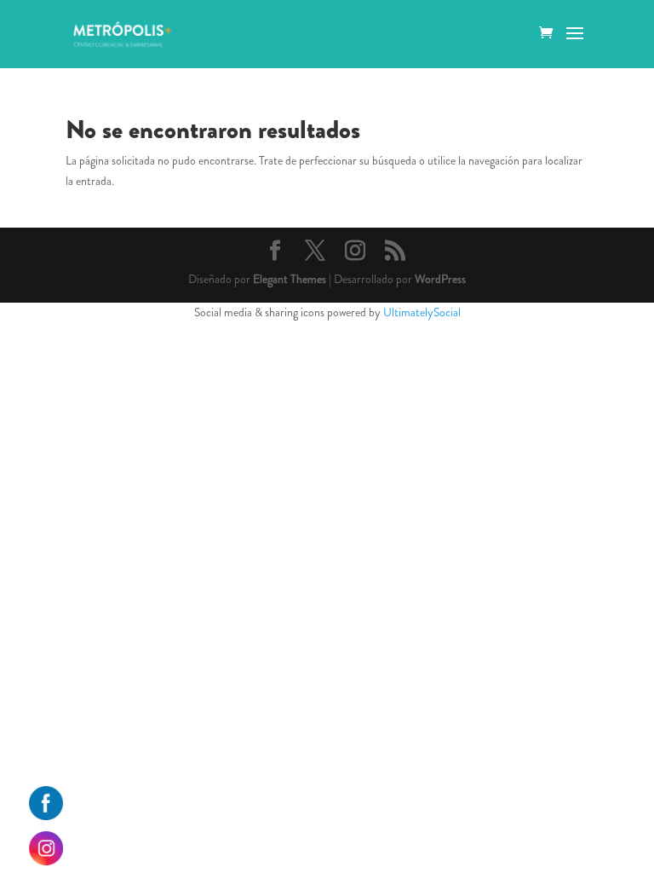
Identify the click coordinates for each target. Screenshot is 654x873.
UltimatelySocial (422, 312)
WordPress (440, 278)
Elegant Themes (289, 278)
